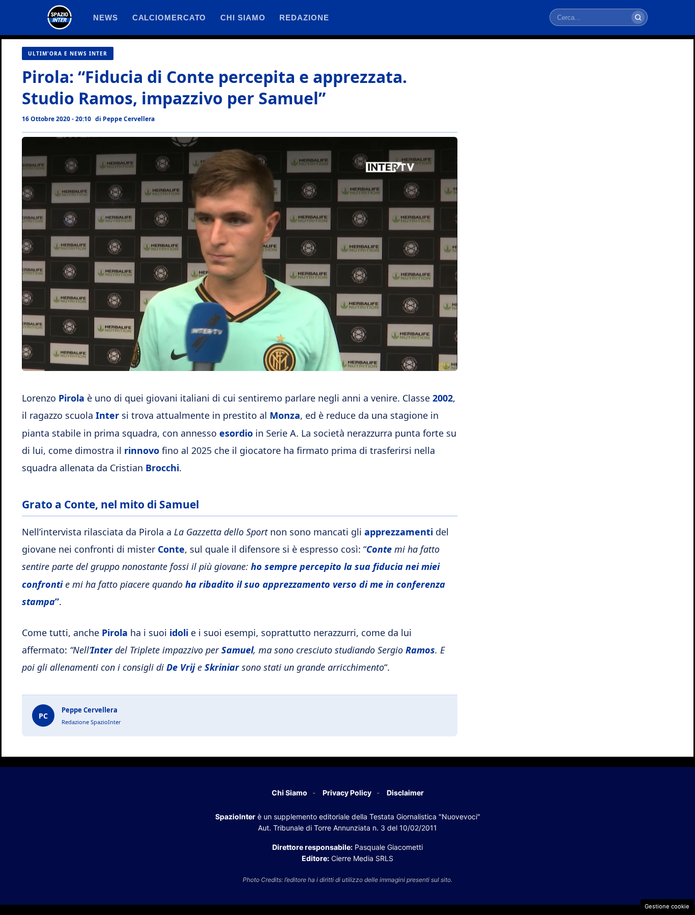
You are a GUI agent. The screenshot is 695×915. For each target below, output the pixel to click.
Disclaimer (405, 792)
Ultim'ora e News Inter (67, 53)
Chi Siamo (289, 792)
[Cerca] (638, 17)
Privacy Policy (347, 792)
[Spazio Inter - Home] (59, 17)
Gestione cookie (667, 906)
